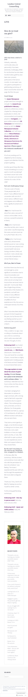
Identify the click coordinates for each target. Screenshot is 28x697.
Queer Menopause (13, 99)
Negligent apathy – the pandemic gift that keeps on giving (13, 601)
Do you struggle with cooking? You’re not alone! (13, 608)
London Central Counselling (14, 5)
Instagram (14, 119)
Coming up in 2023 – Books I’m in (13, 621)
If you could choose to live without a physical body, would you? (14, 586)
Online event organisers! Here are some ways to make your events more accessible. (13, 577)
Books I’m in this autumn (11, 642)
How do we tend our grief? (11, 32)
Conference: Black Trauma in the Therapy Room (12, 657)
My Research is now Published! (11, 637)
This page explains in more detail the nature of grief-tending (13, 371)
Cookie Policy (5, 690)
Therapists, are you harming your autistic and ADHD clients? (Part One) (13, 567)
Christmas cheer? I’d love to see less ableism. (13, 615)
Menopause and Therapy (12, 632)
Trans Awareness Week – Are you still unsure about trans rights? (13, 649)
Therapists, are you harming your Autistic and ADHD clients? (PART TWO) (13, 558)
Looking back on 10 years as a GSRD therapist (13, 593)
